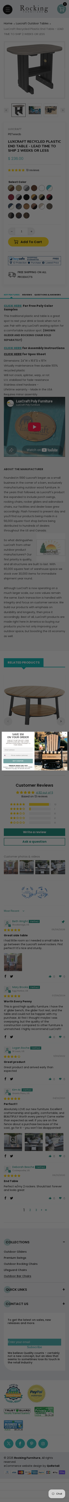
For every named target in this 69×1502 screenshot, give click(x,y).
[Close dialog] (66, 733)
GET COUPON (18, 761)
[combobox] (6, 755)
